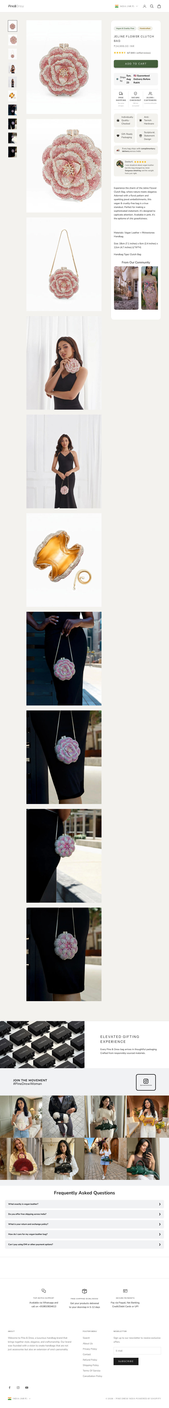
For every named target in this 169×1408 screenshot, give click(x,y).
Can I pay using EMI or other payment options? (30, 1244)
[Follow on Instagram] (18, 1387)
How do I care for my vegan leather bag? (28, 1234)
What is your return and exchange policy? (28, 1224)
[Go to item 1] (12, 26)
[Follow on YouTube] (26, 1387)
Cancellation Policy (92, 1376)
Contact (87, 1354)
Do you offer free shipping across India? (27, 1214)
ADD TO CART (136, 63)
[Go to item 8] (12, 124)
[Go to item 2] (12, 40)
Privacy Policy (90, 1349)
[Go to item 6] (12, 96)
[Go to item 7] (12, 110)
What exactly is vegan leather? (23, 1204)
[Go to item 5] (12, 82)
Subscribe (126, 1361)
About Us (88, 1343)
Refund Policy (90, 1359)
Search (86, 1337)
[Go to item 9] (12, 138)
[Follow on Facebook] (9, 1387)
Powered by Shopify (148, 1398)
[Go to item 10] (12, 152)
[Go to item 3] (12, 54)
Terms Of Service (91, 1370)
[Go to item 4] (12, 68)
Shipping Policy (91, 1365)
